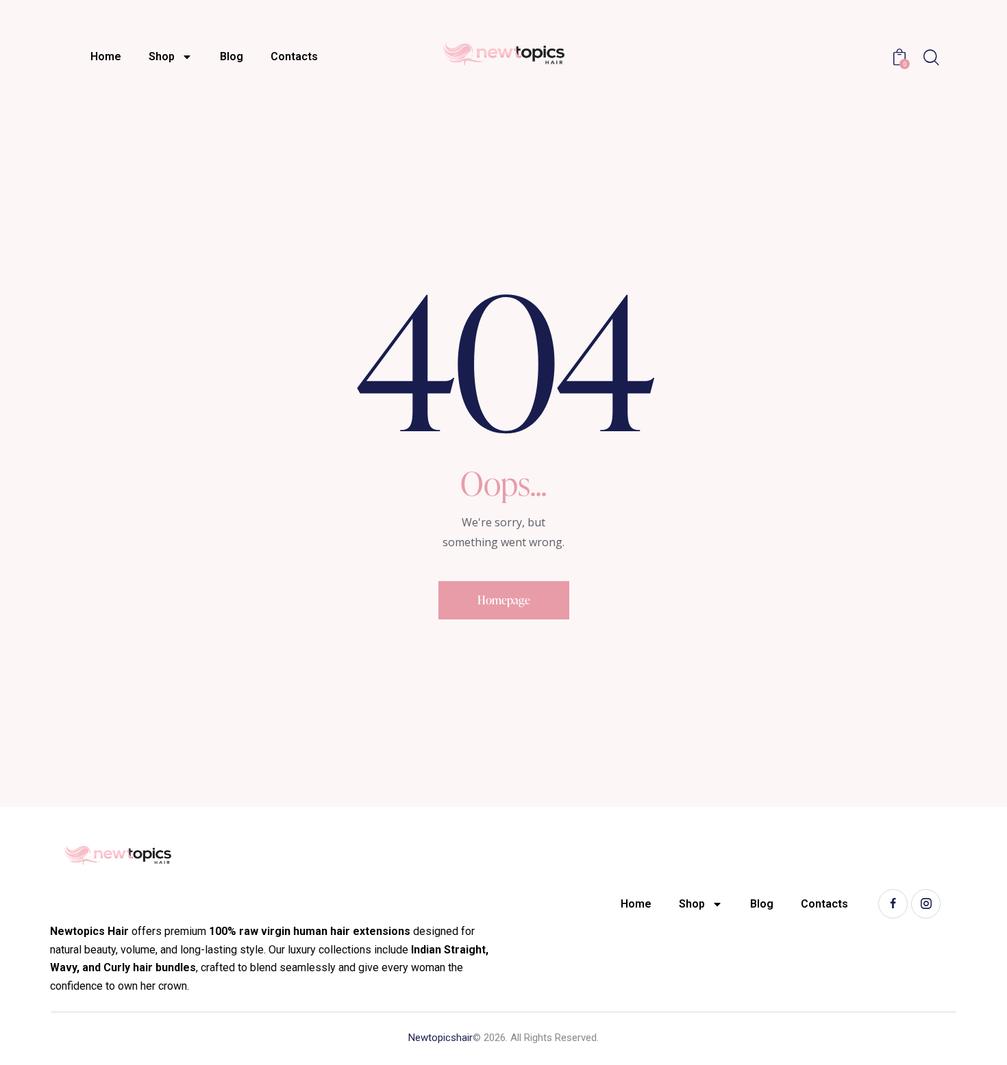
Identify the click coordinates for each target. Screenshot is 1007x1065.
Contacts (294, 56)
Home (105, 56)
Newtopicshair (440, 1037)
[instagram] (926, 904)
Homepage (503, 600)
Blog (231, 56)
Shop (162, 56)
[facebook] (893, 904)
